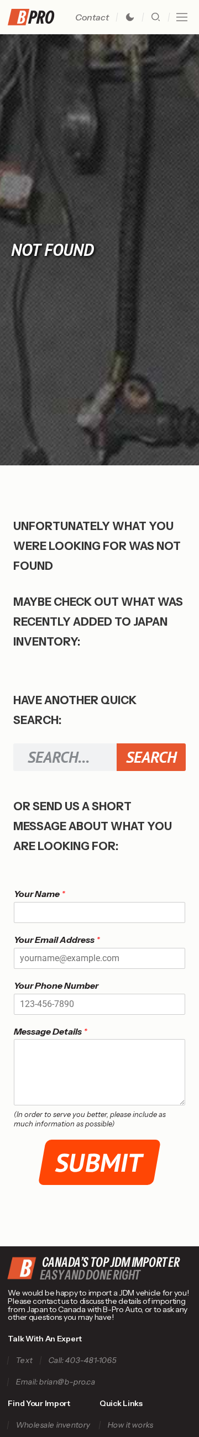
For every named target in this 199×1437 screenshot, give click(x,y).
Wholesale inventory (53, 1425)
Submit (99, 1162)
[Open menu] (181, 17)
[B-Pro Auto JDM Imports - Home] (35, 17)
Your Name (39, 893)
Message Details (50, 1031)
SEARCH (151, 757)
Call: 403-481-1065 (83, 1360)
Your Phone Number (56, 985)
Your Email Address (57, 939)
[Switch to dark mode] (130, 17)
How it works (130, 1425)
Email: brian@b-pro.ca (56, 1382)
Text (24, 1360)
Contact (92, 17)
